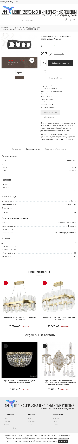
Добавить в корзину (60, 63)
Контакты (7, 424)
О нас (6, 418)
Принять (63, 441)
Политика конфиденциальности (14, 428)
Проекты (7, 421)
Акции (30, 424)
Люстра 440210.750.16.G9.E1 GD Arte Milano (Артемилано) (19, 318)
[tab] (50, 112)
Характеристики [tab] (33, 149)
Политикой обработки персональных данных (40, 441)
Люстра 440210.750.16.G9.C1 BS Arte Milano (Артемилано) (58, 318)
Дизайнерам (32, 421)
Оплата (55, 421)
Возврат (55, 424)
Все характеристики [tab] (48, 107)
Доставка (56, 418)
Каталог (30, 418)
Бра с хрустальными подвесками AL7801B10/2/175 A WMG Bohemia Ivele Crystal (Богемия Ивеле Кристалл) (58, 382)
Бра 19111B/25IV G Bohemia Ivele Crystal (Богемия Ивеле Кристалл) (19, 382)
